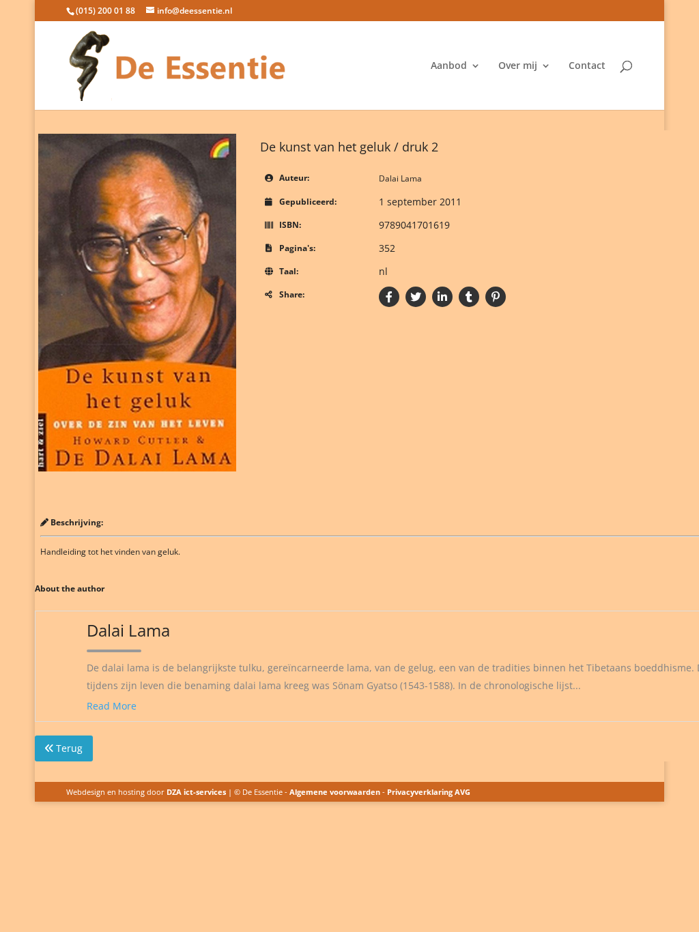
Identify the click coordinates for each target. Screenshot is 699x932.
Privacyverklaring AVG (428, 792)
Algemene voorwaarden (334, 792)
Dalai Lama (400, 178)
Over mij (517, 66)
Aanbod (449, 66)
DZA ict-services (196, 792)
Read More (112, 705)
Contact (587, 66)
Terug (68, 748)
